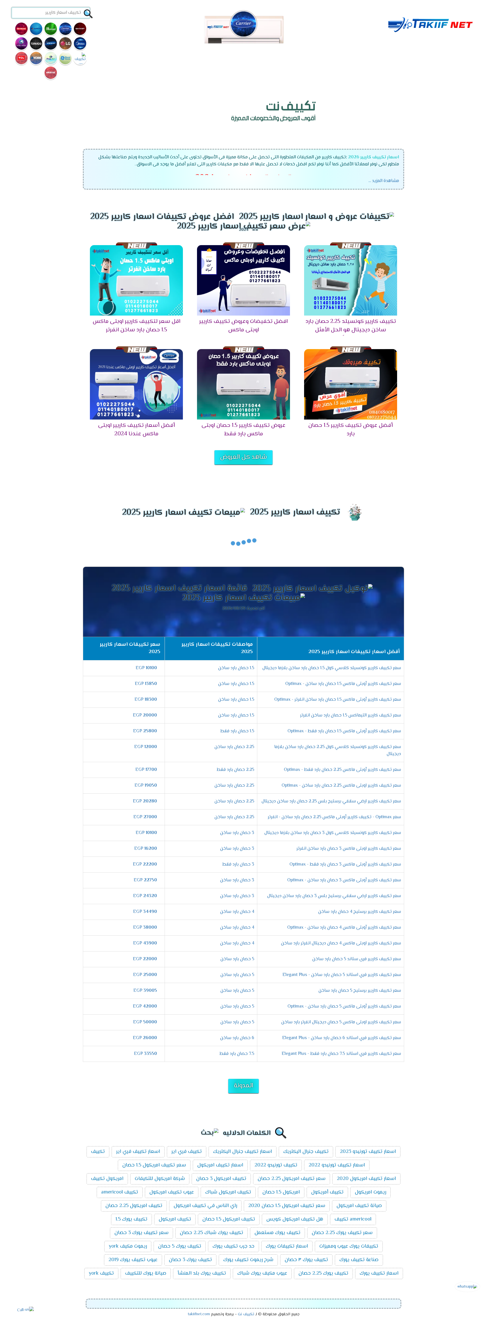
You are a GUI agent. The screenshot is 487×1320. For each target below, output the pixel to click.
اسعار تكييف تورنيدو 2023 (368, 1152)
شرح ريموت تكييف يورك (248, 1260)
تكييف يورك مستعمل (277, 1233)
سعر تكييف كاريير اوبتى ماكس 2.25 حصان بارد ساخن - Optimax (341, 785)
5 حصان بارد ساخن (237, 959)
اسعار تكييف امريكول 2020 (366, 1179)
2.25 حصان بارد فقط (235, 769)
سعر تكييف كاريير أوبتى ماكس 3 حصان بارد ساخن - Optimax (344, 880)
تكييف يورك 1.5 (131, 1219)
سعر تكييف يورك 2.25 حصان (342, 1233)
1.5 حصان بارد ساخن (236, 668)
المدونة (243, 1086)
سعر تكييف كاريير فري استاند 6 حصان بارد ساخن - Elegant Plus (341, 1038)
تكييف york (101, 1273)
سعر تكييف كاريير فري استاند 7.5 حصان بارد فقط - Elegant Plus (341, 1053)
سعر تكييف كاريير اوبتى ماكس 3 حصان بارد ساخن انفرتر (348, 848)
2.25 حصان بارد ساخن (234, 747)
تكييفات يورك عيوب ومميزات (348, 1246)
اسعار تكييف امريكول (220, 1165)
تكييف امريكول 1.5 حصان (228, 1219)
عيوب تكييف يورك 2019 (133, 1260)
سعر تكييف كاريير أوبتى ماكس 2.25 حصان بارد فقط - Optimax (342, 769)
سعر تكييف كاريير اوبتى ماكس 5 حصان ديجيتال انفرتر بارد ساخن (341, 1022)
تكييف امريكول (175, 1219)
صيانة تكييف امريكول (359, 1206)
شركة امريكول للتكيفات (160, 1179)
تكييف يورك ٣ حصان (306, 1260)
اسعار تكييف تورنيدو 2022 (337, 1165)
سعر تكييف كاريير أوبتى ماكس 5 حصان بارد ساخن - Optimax (344, 1006)
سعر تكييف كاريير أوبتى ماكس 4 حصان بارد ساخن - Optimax (344, 927)
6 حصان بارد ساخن (237, 1038)
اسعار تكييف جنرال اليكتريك (242, 1152)
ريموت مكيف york (128, 1246)
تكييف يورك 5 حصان (179, 1246)
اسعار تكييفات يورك (287, 1246)
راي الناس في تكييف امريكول (205, 1206)
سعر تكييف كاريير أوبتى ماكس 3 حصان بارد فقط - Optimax (345, 864)
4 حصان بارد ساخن (237, 911)
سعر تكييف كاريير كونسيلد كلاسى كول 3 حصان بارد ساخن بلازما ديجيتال (332, 833)
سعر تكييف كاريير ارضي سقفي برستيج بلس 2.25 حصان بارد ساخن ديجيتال (331, 801)
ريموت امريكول (370, 1192)
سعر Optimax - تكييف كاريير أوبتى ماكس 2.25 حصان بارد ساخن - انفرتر (334, 817)
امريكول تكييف (107, 1179)
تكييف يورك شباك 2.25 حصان (211, 1233)
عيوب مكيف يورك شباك (262, 1273)
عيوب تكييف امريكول (171, 1192)
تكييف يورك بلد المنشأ (202, 1273)
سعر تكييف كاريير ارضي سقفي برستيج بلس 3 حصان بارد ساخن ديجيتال (334, 896)
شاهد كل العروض (243, 457)
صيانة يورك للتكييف (145, 1273)
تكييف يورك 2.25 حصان (323, 1273)
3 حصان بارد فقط (238, 864)
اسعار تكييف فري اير (138, 1152)
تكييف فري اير (186, 1152)
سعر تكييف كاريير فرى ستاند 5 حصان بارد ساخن (356, 959)
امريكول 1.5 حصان (281, 1192)
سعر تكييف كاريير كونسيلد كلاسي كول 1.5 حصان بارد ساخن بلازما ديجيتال (331, 668)
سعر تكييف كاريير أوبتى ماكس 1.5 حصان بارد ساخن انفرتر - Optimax (337, 699)
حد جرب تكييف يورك (233, 1246)
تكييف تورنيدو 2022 (275, 1165)
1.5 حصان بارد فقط (237, 731)
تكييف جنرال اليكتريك (306, 1152)
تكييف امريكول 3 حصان (221, 1179)
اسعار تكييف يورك (379, 1273)
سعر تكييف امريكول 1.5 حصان (154, 1165)
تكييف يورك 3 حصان (190, 1260)
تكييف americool (119, 1192)
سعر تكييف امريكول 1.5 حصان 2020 (286, 1206)
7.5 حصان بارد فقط (237, 1053)
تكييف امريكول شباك (228, 1192)
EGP (146, 668)
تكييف (98, 1152)
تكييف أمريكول (327, 1192)
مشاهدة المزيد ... (383, 181)
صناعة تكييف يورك (358, 1260)
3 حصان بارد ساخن (237, 833)
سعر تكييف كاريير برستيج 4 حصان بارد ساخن (359, 911)
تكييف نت (246, 1314)
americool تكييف (353, 1219)
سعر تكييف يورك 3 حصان (141, 1233)
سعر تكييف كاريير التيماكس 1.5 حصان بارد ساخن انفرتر (350, 715)
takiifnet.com (199, 1314)
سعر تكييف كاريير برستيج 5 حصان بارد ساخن (359, 990)
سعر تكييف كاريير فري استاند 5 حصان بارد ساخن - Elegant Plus (341, 975)
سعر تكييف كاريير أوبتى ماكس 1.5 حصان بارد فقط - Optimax (344, 731)
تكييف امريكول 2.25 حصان (133, 1206)
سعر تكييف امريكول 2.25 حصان (292, 1179)
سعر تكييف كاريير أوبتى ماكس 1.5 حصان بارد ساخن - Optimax (343, 683)
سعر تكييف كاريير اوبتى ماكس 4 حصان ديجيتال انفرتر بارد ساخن (341, 943)
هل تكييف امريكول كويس (294, 1219)
